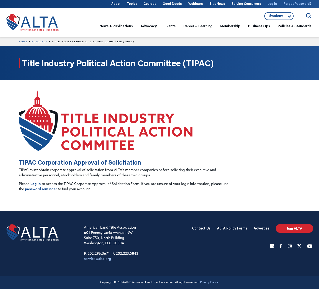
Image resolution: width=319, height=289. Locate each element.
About (115, 4)
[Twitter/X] (300, 246)
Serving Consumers (246, 4)
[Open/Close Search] (308, 15)
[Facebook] (281, 246)
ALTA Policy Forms (232, 228)
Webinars (195, 4)
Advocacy (39, 41)
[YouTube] (310, 246)
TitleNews (217, 4)
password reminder (41, 189)
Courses (150, 4)
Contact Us (201, 228)
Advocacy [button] (149, 26)
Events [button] (170, 26)
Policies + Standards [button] (294, 26)
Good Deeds (172, 4)
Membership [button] (230, 26)
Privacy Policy (209, 282)
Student (279, 17)
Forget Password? (297, 4)
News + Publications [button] (116, 26)
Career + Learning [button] (197, 26)
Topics (132, 4)
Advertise (261, 228)
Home (23, 41)
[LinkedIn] (272, 246)
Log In (272, 4)
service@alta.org (97, 259)
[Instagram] (290, 246)
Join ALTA (294, 228)
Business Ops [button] (259, 26)
